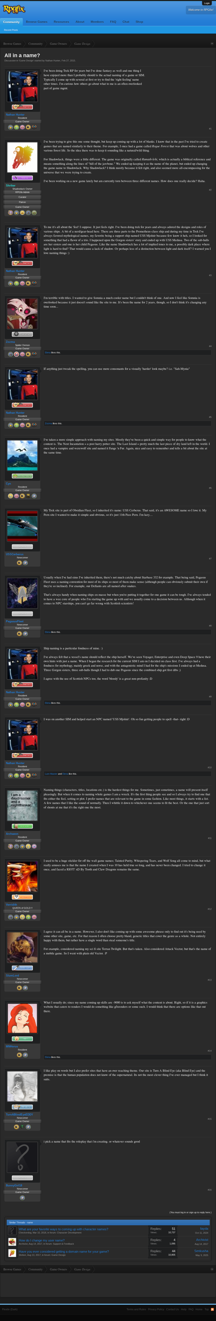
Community (11, 22)
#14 (210, 1051)
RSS (212, 1309)
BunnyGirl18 (14, 1185)
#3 (210, 275)
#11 (210, 838)
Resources (61, 21)
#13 (210, 980)
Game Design (26, 60)
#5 (210, 417)
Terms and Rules (136, 1309)
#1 (210, 128)
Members (97, 21)
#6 (210, 488)
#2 (210, 190)
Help (183, 1309)
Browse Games (36, 21)
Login (207, 3)
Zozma (10, 341)
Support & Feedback (63, 1244)
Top (207, 1309)
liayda (204, 1228)
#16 (210, 1190)
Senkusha (201, 1251)
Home (199, 1309)
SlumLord (12, 975)
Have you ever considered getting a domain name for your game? (64, 1251)
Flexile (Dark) (10, 1309)
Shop (139, 21)
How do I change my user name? (42, 1240)
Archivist (23, 1244)
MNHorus (12, 1046)
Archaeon (12, 833)
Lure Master (51, 774)
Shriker (22, 1255)
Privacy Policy (156, 1309)
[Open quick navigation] (212, 43)
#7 (210, 558)
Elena (48, 352)
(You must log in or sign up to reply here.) (191, 1212)
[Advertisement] (180, 95)
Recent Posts (11, 30)
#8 (210, 625)
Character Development (69, 1232)
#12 (210, 909)
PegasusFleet (14, 621)
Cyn (8, 483)
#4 (210, 346)
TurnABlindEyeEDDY (19, 1114)
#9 (210, 696)
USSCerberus (14, 554)
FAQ (113, 21)
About (80, 21)
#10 (210, 767)
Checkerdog (25, 1232)
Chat (126, 21)
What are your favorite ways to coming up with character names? (63, 1229)
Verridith (11, 904)
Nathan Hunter (52, 60)
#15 (210, 1119)
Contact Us (172, 1309)
